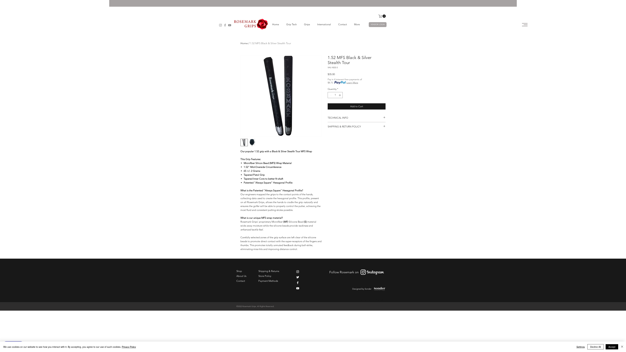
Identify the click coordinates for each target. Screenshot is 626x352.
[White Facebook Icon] (297, 283)
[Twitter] (297, 277)
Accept (611, 346)
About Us (241, 276)
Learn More (352, 82)
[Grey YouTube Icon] (229, 25)
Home (244, 43)
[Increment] (340, 95)
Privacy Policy (129, 346)
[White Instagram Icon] (297, 271)
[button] (383, 16)
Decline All (595, 346)
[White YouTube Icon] (297, 288)
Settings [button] (580, 346)
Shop (239, 271)
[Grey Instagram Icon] (220, 25)
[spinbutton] (335, 95)
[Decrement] (330, 95)
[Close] (622, 346)
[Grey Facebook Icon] (225, 25)
